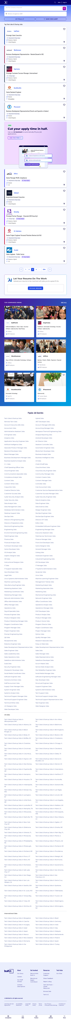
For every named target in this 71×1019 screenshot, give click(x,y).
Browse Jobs (47, 991)
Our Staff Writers (20, 980)
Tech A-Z (46, 994)
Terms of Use (40, 1004)
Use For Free (15, 138)
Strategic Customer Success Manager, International (21, 73)
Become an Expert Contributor (34, 980)
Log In (65, 2)
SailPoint (14, 323)
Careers (19, 976)
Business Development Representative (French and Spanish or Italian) (27, 111)
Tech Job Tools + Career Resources (48, 986)
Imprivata (46, 323)
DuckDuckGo (16, 389)
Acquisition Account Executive (15, 197)
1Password (47, 389)
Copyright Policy (28, 1004)
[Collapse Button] (64, 42)
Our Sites (59, 973)
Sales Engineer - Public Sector (15, 254)
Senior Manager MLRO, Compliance (16, 178)
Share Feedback (48, 978)
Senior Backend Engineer (13, 92)
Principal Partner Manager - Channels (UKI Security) (21, 216)
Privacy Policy (34, 1004)
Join (59, 2)
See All (64, 302)
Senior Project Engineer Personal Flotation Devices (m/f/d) (23, 235)
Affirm (45, 356)
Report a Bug (47, 981)
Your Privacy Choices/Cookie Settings (51, 1004)
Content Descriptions (21, 985)
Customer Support (46, 974)
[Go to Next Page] (49, 269)
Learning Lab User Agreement (9, 1004)
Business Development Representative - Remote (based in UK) (24, 54)
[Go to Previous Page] (21, 269)
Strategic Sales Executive (14, 35)
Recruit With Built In (34, 974)
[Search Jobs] (64, 8)
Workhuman (16, 356)
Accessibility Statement (19, 1004)
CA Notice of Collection (62, 1004)
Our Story (20, 973)
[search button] (55, 2)
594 (44, 269)
